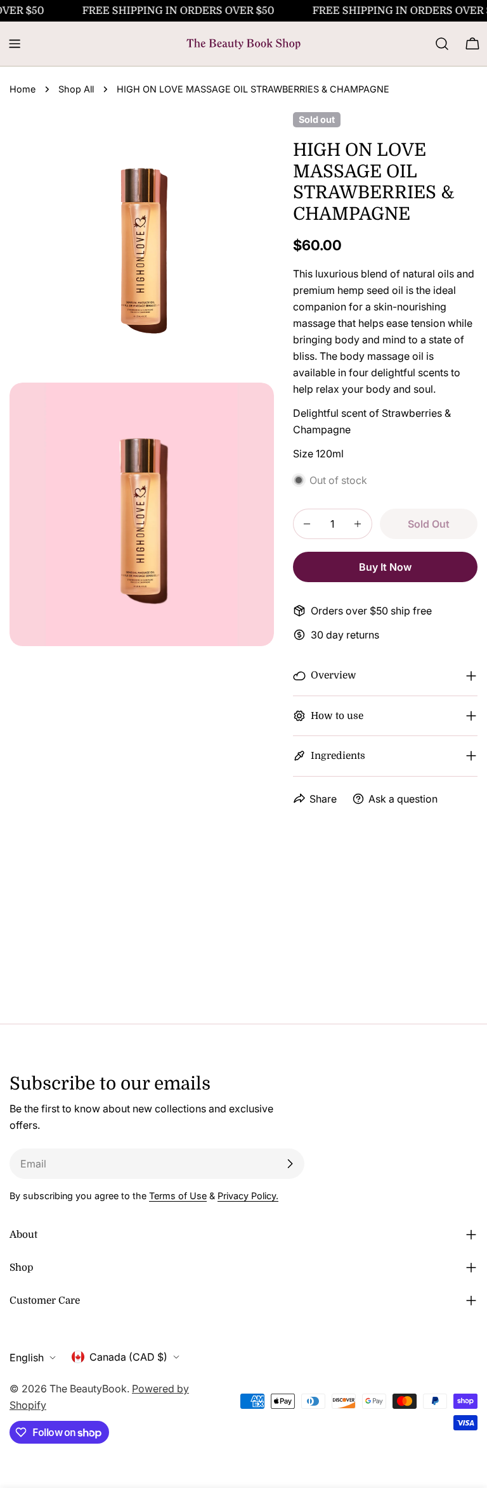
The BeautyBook (88, 1388)
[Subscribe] (289, 1163)
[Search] (442, 43)
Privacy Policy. (248, 1195)
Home (23, 89)
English (27, 1357)
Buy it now (385, 567)
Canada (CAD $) (128, 1357)
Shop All (76, 89)
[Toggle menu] (14, 43)
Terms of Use (178, 1195)
